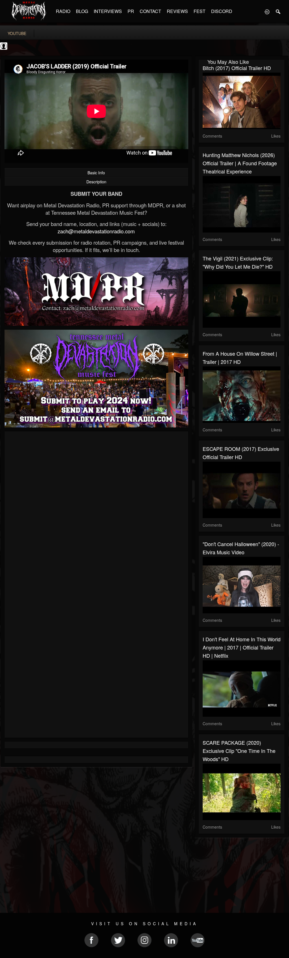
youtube (17, 33)
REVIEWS (177, 11)
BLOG (82, 11)
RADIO (63, 11)
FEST (199, 11)
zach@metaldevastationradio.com (96, 231)
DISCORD (221, 11)
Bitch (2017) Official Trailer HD (237, 67)
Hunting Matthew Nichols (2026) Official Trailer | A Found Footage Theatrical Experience (240, 163)
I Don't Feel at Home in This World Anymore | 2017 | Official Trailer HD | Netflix (242, 647)
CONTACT (150, 11)
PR (131, 11)
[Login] (267, 11)
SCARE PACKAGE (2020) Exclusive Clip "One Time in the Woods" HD (239, 751)
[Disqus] (96, 511)
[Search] (278, 11)
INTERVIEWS (108, 11)
